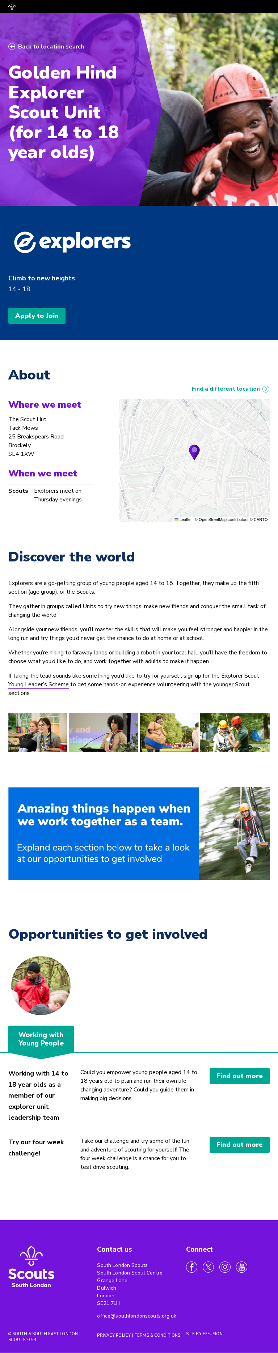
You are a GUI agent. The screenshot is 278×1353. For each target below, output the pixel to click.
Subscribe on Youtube (241, 1267)
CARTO (261, 519)
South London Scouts (31, 1267)
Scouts (18, 491)
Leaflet (184, 519)
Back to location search (51, 47)
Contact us (114, 1249)
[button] (194, 453)
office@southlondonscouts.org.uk (136, 1315)
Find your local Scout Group (12, 6)
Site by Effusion (204, 1334)
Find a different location (226, 389)
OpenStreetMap (213, 519)
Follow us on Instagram (225, 1267)
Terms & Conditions (157, 1335)
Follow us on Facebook (191, 1267)
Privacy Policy (114, 1335)
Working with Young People (41, 1039)
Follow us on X (208, 1267)
